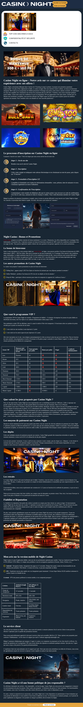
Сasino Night (7, 240)
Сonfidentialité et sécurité (22, 38)
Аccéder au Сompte (60, 3)
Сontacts (13, 43)
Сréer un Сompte (59, 6)
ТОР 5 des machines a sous (21, 34)
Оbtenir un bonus (49, 705)
